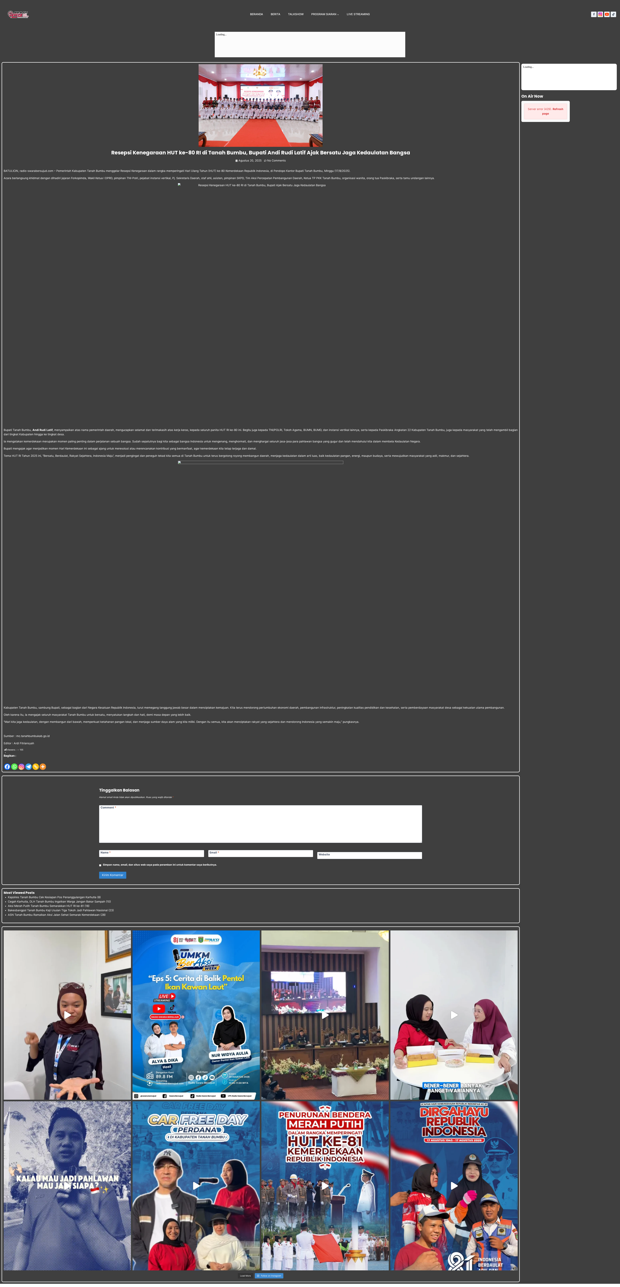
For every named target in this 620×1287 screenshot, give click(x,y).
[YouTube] (607, 14)
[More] (43, 764)
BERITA (275, 14)
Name (106, 852)
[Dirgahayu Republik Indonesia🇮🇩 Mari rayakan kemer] (454, 1185)
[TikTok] (613, 14)
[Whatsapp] (14, 764)
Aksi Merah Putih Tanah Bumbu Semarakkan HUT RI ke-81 (46, 906)
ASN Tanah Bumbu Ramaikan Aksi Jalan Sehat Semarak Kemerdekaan (54, 914)
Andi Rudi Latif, (42, 430)
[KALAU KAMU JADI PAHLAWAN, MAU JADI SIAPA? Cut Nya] (67, 1185)
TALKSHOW (296, 14)
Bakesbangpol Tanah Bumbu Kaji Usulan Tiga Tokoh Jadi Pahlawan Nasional (58, 910)
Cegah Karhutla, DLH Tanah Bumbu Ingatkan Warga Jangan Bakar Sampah (56, 901)
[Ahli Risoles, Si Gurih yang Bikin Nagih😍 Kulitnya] (454, 1015)
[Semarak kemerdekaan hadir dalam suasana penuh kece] (196, 1185)
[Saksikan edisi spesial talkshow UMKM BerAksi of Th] (196, 1015)
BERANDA (256, 14)
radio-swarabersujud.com (36, 170)
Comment (108, 807)
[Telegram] (28, 764)
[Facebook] (594, 14)
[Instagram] (600, 14)
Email (214, 852)
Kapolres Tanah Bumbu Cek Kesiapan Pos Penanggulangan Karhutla (52, 897)
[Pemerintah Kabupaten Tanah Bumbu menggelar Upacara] (325, 1185)
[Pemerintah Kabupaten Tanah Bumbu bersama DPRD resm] (325, 1015)
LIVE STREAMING (358, 14)
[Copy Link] (35, 764)
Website (324, 854)
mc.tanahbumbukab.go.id (33, 736)
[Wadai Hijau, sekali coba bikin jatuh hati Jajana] (67, 1015)
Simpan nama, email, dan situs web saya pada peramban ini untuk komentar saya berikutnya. (160, 864)
